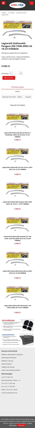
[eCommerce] (17, 5)
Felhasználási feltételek (8, 358)
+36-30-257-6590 (11, 389)
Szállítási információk (7, 367)
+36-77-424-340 (9, 383)
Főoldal (3, 13)
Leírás (17, 91)
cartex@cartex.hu (11, 393)
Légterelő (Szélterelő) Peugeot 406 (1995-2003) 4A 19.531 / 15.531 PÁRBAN (17, 203)
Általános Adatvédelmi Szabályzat (12, 354)
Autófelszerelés (21, 13)
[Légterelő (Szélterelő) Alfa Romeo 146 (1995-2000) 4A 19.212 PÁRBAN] (17, 293)
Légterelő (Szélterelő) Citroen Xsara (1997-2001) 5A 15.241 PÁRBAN (17, 168)
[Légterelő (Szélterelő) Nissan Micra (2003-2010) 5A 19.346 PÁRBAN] (17, 259)
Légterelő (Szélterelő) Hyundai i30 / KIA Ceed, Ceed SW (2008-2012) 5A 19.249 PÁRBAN (17, 238)
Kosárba (9, 78)
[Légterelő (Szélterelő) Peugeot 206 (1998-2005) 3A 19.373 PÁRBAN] (17, 30)
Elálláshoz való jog (7, 361)
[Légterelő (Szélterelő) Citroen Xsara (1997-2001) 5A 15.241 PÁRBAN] (17, 155)
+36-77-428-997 (9, 386)
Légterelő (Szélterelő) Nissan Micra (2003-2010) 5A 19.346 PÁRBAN (17, 272)
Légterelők (4, 15)
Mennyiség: (5, 73)
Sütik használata (6, 364)
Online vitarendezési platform (10, 370)
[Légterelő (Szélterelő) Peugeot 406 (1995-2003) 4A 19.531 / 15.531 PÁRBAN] (17, 190)
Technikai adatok (17, 87)
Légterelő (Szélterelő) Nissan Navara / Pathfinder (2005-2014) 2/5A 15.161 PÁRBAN (17, 135)
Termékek (11, 13)
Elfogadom (21, 425)
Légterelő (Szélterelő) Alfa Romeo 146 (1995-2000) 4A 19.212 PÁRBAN (17, 306)
